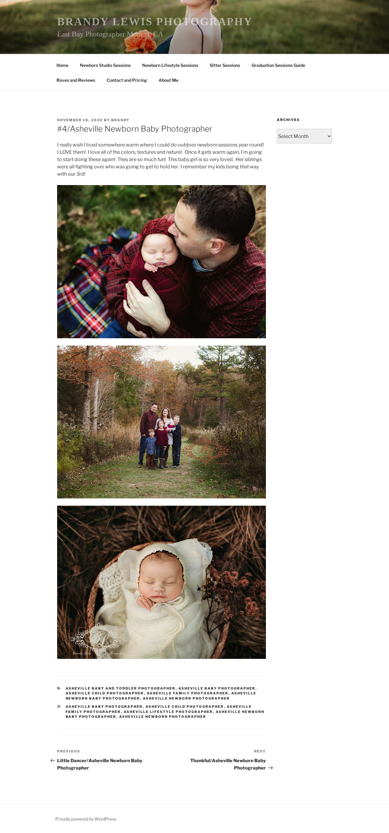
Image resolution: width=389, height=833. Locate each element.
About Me (168, 80)
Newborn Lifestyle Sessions (170, 65)
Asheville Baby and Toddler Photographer (121, 688)
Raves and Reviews (76, 80)
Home (62, 65)
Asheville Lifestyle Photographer (168, 712)
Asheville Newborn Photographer (186, 698)
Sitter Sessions (225, 65)
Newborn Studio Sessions (105, 65)
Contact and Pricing (127, 80)
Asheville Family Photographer (188, 693)
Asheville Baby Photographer (217, 688)
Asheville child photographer (185, 706)
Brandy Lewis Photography (155, 21)
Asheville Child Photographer (105, 693)
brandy (120, 120)
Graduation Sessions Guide (278, 65)
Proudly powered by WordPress (85, 818)
